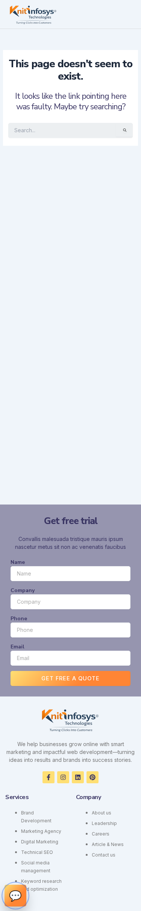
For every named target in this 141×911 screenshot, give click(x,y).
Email (17, 646)
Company (23, 590)
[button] (130, 14)
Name (18, 562)
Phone (19, 618)
